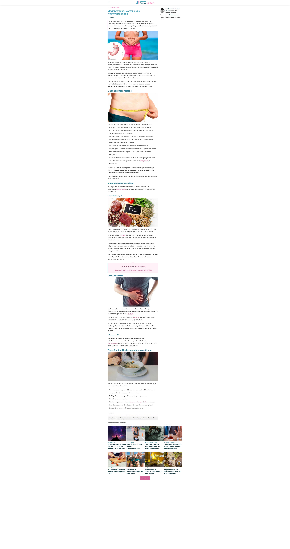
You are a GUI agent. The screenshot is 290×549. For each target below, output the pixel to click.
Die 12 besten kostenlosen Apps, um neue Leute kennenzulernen (134, 472)
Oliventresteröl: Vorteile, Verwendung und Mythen (153, 471)
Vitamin (123, 235)
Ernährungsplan (121, 189)
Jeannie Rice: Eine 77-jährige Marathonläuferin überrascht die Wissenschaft (134, 446)
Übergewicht (144, 161)
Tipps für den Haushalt (114, 468)
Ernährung (148, 468)
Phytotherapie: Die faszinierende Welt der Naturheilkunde (172, 471)
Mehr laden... (145, 478)
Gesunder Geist (112, 442)
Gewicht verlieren (115, 7)
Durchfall (136, 317)
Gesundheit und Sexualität (171, 442)
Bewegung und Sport (151, 442)
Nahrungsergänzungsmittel (137, 402)
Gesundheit (167, 468)
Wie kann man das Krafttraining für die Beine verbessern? (152, 446)
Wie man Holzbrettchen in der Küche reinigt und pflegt (116, 471)
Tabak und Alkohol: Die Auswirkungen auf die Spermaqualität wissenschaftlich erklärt (173, 446)
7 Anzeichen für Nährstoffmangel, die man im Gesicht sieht (133, 270)
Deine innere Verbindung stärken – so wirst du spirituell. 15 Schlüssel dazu (117, 446)
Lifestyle (129, 468)
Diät (108, 7)
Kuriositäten (130, 442)
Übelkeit (130, 314)
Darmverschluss (113, 343)
